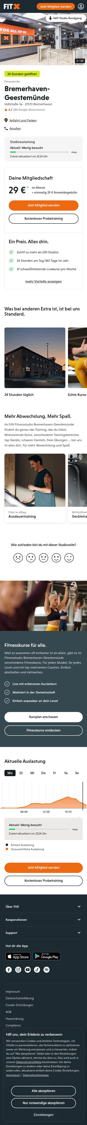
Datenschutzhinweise (36, 1075)
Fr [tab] (54, 773)
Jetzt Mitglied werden (43, 205)
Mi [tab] (32, 773)
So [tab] (77, 773)
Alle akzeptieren (43, 1091)
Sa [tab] (66, 773)
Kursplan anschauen (43, 717)
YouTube (28, 970)
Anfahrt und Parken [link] (23, 120)
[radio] (18, 558)
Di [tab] (21, 773)
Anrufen (15, 128)
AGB (8, 1012)
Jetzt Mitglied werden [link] (55, 6)
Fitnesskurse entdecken (43, 730)
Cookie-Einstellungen (19, 1005)
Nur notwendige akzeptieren (44, 1103)
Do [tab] (43, 773)
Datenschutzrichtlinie (28, 1062)
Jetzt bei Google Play (46, 956)
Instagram (18, 970)
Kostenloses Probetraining (43, 218)
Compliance (13, 1025)
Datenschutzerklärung (20, 998)
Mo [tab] (10, 773)
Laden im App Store (19, 956)
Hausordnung (14, 1018)
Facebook (9, 970)
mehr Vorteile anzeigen (43, 281)
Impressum (13, 1075)
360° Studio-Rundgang (67, 18)
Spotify (47, 970)
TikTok (37, 970)
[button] (43, 1115)
